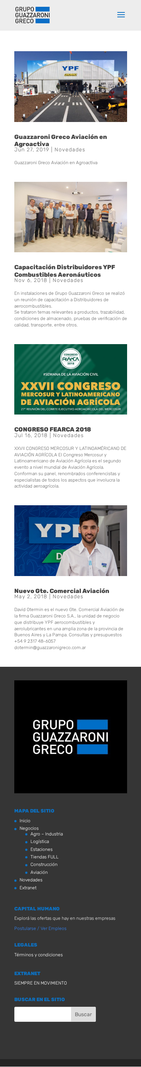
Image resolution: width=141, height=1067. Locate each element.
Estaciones (41, 849)
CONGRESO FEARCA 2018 (52, 429)
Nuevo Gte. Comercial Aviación (61, 590)
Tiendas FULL (44, 857)
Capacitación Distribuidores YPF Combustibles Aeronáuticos (64, 271)
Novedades (70, 149)
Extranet (28, 887)
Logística (39, 841)
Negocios (29, 828)
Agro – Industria (46, 834)
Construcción (44, 864)
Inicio (25, 820)
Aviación (39, 872)
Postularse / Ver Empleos (40, 928)
